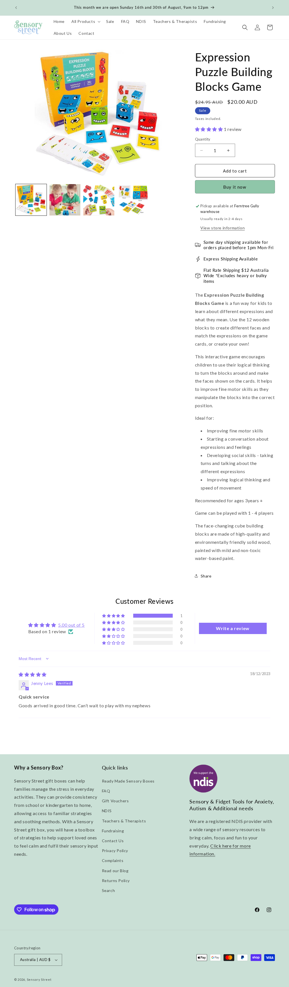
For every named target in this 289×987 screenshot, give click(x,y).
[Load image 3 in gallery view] (98, 199)
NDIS (107, 810)
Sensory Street (39, 979)
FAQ (106, 790)
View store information (222, 227)
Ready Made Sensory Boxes (128, 781)
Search (108, 890)
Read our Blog (115, 870)
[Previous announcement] (16, 7)
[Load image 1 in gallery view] (31, 199)
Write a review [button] (232, 628)
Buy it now (234, 186)
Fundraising (113, 830)
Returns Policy (116, 880)
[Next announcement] (273, 7)
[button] (85, 21)
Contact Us (113, 840)
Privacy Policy (115, 850)
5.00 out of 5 (71, 625)
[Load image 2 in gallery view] (64, 199)
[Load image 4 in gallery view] (132, 199)
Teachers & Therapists (124, 820)
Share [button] (206, 576)
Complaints (113, 860)
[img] (33, 674)
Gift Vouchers (115, 800)
